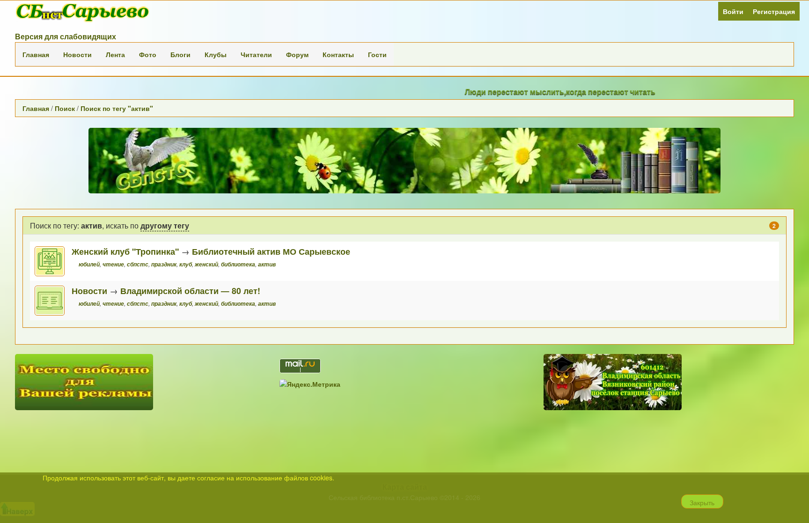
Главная (35, 54)
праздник (164, 264)
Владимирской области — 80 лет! (190, 290)
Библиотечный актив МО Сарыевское (271, 251)
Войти (733, 11)
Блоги (180, 54)
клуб (185, 264)
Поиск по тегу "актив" (117, 108)
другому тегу (164, 225)
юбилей (89, 264)
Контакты (338, 54)
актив (267, 264)
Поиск (65, 108)
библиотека (238, 264)
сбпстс (137, 264)
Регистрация (774, 11)
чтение (113, 264)
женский (206, 264)
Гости (377, 54)
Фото (147, 54)
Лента (115, 54)
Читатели (256, 54)
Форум (297, 54)
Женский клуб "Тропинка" (125, 251)
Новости (77, 54)
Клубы (216, 54)
